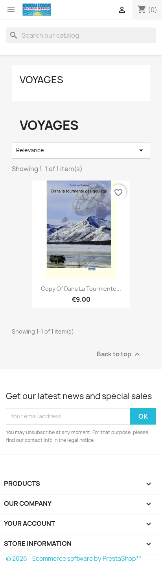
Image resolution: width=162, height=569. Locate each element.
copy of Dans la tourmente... (81, 288)
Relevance (81, 150)
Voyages (41, 79)
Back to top (119, 354)
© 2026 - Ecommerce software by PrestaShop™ (74, 558)
